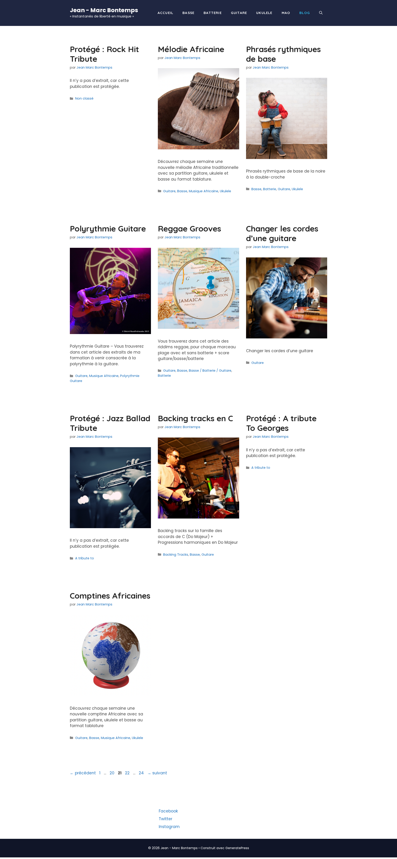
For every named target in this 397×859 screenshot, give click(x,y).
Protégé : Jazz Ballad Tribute (110, 423)
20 (112, 773)
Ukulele (264, 13)
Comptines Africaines (110, 596)
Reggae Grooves (189, 228)
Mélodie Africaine (191, 49)
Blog (304, 13)
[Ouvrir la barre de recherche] (321, 13)
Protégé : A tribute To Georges (281, 423)
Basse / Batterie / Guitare (210, 370)
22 (128, 773)
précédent (83, 773)
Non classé (84, 98)
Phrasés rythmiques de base (283, 54)
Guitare (239, 13)
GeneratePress (237, 848)
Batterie (213, 13)
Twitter (165, 819)
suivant (157, 773)
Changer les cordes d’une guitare (282, 233)
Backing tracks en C (195, 418)
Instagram (169, 826)
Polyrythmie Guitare (108, 228)
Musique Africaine (203, 191)
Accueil (165, 13)
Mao (286, 13)
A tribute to (84, 558)
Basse (188, 13)
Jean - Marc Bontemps (104, 10)
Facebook (168, 811)
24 (142, 773)
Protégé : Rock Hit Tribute (104, 54)
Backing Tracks (175, 554)
